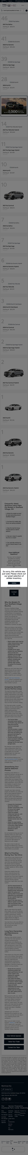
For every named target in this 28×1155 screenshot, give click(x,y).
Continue (14, 583)
